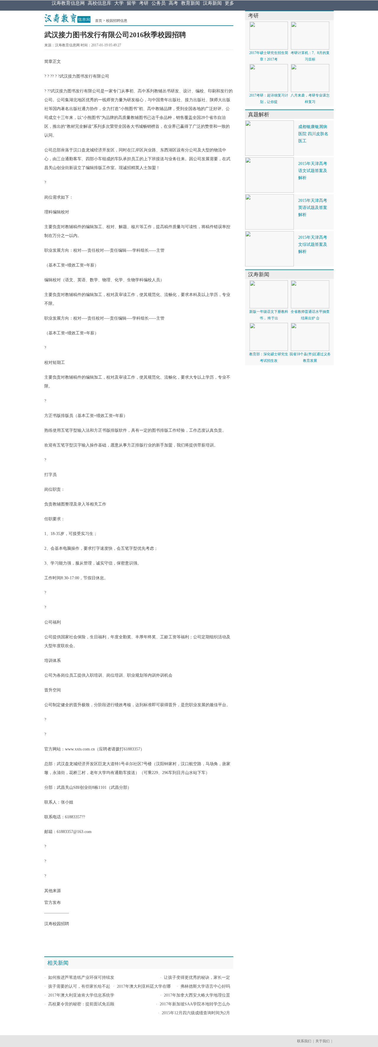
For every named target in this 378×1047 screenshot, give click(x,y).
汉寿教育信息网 (68, 3)
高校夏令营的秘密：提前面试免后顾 (81, 1004)
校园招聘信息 (116, 21)
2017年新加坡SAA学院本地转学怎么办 (195, 1004)
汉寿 (48, 924)
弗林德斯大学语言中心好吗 (205, 986)
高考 (173, 3)
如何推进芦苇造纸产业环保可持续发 (81, 977)
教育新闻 (190, 3)
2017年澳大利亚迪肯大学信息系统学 (81, 995)
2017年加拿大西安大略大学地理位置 (197, 995)
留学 (131, 3)
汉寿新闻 (212, 3)
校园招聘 (61, 924)
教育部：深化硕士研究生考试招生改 (268, 357)
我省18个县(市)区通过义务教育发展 (310, 357)
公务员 (158, 3)
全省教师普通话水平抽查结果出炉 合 (310, 315)
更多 (229, 3)
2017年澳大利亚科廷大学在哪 (144, 986)
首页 (98, 21)
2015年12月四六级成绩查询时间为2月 (196, 1013)
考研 (144, 3)
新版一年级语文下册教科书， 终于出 (268, 315)
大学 (119, 3)
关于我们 (322, 1041)
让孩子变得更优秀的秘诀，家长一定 (197, 977)
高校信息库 (99, 3)
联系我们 (304, 1041)
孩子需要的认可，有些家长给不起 (79, 986)
